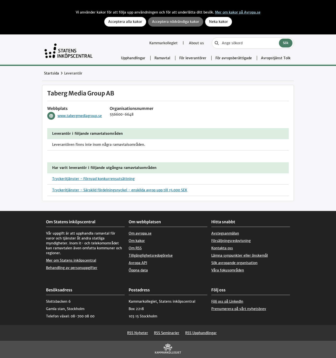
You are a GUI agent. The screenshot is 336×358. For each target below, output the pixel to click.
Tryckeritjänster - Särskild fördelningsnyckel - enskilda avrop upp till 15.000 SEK (119, 190)
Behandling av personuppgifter (71, 268)
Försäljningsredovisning (231, 241)
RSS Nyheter (137, 333)
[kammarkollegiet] (168, 349)
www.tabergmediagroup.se (80, 116)
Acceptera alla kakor (125, 21)
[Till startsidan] (68, 49)
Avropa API (138, 263)
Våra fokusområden (227, 270)
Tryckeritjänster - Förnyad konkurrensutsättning (93, 179)
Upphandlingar (133, 58)
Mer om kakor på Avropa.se (237, 12)
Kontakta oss (222, 248)
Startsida (51, 73)
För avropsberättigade (233, 58)
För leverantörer (192, 58)
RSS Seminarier (166, 333)
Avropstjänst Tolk (275, 58)
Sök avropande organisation (234, 263)
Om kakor (137, 241)
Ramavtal (162, 58)
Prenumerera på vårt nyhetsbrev (238, 309)
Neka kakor (218, 21)
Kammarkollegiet (164, 43)
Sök (286, 43)
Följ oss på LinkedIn (227, 301)
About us (196, 43)
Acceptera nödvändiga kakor (175, 21)
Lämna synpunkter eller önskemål (239, 255)
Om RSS (135, 248)
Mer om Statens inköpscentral (71, 260)
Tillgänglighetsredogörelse (151, 255)
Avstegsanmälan (225, 233)
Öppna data (138, 270)
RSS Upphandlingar (201, 333)
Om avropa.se (140, 233)
